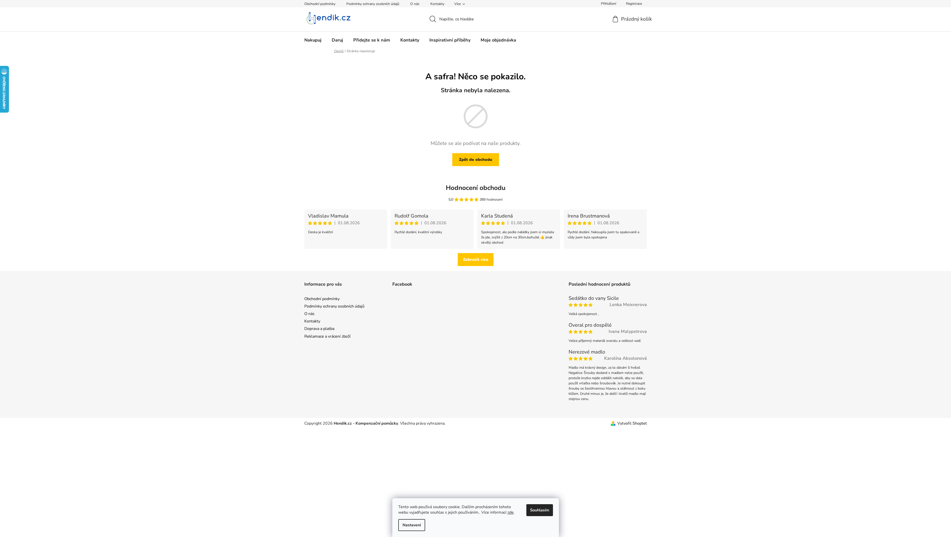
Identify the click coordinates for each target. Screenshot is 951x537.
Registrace (634, 3)
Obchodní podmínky (319, 3)
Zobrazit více (475, 259)
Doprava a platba (319, 328)
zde (510, 512)
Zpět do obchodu (475, 159)
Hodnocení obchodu (475, 187)
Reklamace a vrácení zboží (327, 336)
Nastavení (412, 525)
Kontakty (437, 3)
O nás (414, 3)
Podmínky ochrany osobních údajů (372, 3)
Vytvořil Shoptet (632, 423)
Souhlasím (539, 510)
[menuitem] (312, 40)
